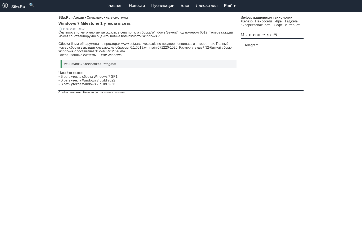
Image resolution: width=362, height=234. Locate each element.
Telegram (251, 45)
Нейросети (263, 21)
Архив (99, 92)
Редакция (88, 92)
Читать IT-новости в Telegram (91, 64)
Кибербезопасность (256, 25)
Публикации (162, 5)
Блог (185, 5)
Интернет (292, 25)
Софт (278, 25)
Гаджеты (292, 21)
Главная (114, 5)
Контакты (75, 92)
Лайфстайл (207, 5)
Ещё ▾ (230, 5)
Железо (247, 21)
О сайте (63, 92)
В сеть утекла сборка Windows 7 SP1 (89, 76)
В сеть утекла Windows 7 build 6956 (88, 84)
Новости (137, 5)
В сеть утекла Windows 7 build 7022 (88, 80)
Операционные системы (77, 55)
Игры (278, 21)
